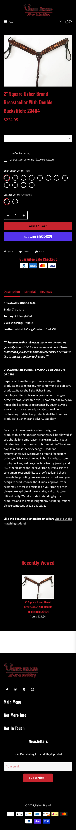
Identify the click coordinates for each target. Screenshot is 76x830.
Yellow (23, 178)
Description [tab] (12, 292)
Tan (65, 178)
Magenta (23, 185)
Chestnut (7, 201)
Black (7, 185)
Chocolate (15, 201)
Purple (48, 178)
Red (7, 178)
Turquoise (31, 185)
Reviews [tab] (46, 292)
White (15, 185)
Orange (15, 178)
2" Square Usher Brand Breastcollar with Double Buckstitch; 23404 (38, 606)
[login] (59, 21)
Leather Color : (18, 195)
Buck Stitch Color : (17, 171)
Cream (56, 178)
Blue (40, 178)
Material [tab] (30, 292)
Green (31, 178)
